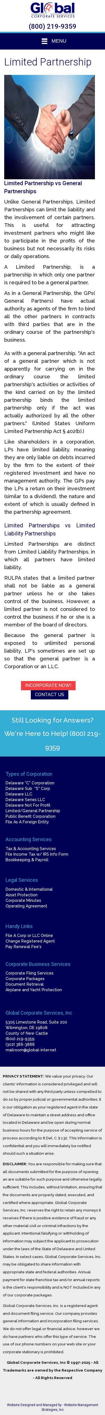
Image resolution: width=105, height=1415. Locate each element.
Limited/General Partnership (33, 811)
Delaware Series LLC (25, 799)
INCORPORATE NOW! (48, 685)
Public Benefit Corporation (30, 816)
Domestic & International (29, 889)
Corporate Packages (25, 978)
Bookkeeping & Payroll (27, 860)
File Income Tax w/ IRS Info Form (37, 854)
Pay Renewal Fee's (23, 946)
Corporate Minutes (23, 900)
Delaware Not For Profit (28, 805)
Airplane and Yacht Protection (34, 990)
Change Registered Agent (30, 941)
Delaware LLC (19, 794)
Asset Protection (22, 895)
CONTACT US (49, 694)
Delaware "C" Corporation (30, 783)
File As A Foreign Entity (27, 822)
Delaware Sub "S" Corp (28, 788)
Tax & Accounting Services (31, 848)
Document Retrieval (25, 984)
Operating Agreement (26, 906)
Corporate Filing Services (29, 973)
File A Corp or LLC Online (29, 935)
